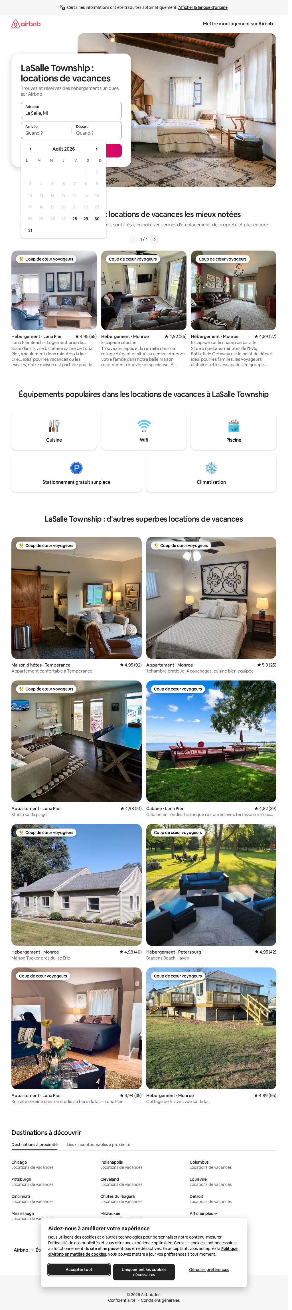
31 (30, 230)
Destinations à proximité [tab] (34, 1144)
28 (74, 218)
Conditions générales (160, 1300)
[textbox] (46, 133)
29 (86, 218)
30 (97, 218)
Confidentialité (121, 1300)
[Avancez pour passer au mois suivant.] (96, 149)
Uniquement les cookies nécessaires (143, 1272)
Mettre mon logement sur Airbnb (238, 24)
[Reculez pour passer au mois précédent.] (31, 149)
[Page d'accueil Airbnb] (25, 24)
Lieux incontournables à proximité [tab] (98, 1144)
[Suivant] (154, 239)
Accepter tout (79, 1269)
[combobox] (71, 113)
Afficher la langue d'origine (203, 7)
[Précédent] (133, 239)
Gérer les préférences (209, 1269)
